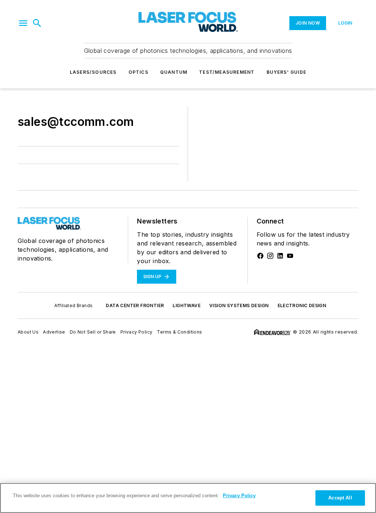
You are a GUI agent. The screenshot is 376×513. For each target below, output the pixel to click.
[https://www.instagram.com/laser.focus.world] (270, 255)
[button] (23, 23)
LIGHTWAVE (186, 305)
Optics (138, 72)
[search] (37, 23)
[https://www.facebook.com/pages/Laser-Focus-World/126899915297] (260, 255)
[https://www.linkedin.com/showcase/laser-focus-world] (280, 255)
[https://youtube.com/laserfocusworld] (290, 255)
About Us (28, 332)
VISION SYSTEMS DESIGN (238, 305)
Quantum (173, 72)
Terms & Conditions (179, 332)
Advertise (54, 332)
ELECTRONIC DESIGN (302, 305)
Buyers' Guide (287, 72)
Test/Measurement (226, 72)
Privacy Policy (136, 332)
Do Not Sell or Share (93, 332)
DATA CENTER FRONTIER (135, 305)
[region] (188, 498)
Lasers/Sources (93, 72)
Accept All (340, 498)
